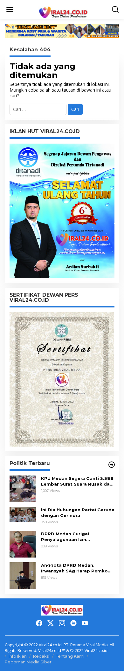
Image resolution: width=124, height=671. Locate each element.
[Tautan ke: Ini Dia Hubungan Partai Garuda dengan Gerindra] (23, 514)
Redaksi (41, 656)
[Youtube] (85, 623)
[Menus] (10, 9)
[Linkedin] (73, 623)
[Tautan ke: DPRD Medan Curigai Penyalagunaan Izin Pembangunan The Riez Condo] (23, 544)
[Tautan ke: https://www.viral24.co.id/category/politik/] (111, 464)
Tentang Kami (70, 656)
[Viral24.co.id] (63, 12)
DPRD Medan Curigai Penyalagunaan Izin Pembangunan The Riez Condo (77, 536)
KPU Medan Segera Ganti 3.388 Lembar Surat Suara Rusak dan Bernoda (77, 481)
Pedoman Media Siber (28, 661)
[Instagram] (62, 623)
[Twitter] (50, 623)
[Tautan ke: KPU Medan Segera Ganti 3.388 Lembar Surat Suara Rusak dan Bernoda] (23, 488)
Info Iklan (18, 656)
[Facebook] (39, 623)
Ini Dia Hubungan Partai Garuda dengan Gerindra (77, 512)
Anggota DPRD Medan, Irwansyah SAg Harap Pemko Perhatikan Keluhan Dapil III (74, 568)
